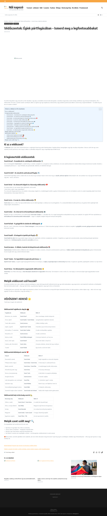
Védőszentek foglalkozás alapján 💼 (15, 135)
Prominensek (83, 8)
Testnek (29, 8)
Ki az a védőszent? (9, 111)
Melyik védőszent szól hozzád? (13, 131)
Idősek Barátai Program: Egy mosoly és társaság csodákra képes (20, 445)
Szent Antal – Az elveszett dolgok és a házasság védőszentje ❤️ (22, 118)
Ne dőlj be (75, 8)
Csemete (46, 8)
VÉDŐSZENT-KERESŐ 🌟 (11, 133)
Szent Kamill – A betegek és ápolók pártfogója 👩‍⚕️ (19, 125)
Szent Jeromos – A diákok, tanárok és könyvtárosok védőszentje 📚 (23, 126)
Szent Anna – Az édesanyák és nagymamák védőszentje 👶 (21, 130)
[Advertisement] (53, 44)
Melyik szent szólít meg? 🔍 (12, 140)
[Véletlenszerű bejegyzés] (98, 15)
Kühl (41, 8)
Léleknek (36, 8)
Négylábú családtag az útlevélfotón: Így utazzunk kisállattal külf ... (20, 478)
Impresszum (55, 497)
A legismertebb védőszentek (12, 113)
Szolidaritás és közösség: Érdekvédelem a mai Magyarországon (86, 476)
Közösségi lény (66, 8)
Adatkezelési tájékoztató (55, 494)
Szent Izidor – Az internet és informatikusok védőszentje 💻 (21, 121)
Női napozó (16, 7)
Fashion (52, 8)
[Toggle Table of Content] (99, 109)
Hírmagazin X (76, 513)
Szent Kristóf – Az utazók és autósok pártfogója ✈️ (19, 116)
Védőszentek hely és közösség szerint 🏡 (17, 138)
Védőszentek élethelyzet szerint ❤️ (15, 136)
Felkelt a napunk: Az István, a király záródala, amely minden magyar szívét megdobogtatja (27, 449)
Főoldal (6, 21)
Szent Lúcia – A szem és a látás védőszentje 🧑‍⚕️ (18, 120)
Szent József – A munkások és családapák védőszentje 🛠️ (21, 115)
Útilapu (58, 8)
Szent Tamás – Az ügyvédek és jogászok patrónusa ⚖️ (20, 128)
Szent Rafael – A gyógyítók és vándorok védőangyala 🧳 (20, 123)
